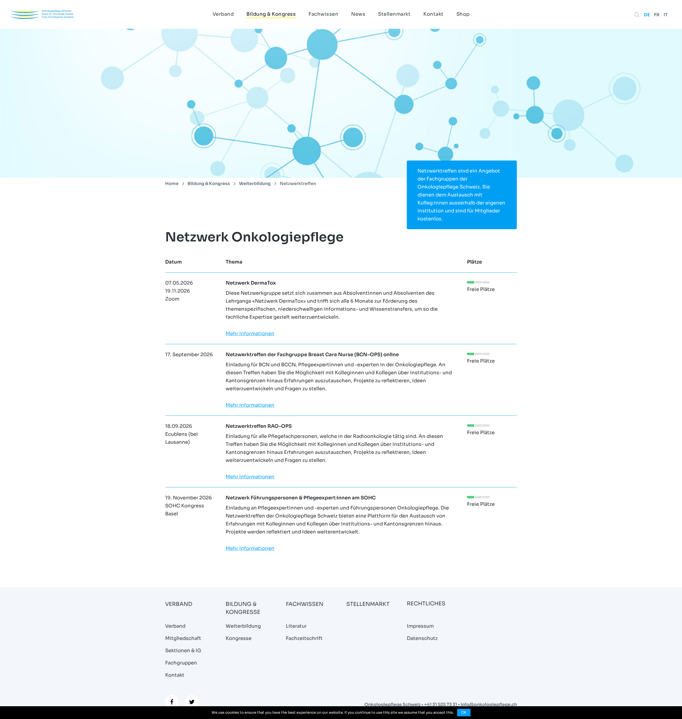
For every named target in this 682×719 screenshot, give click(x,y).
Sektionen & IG (183, 651)
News (358, 14)
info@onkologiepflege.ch (489, 704)
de (647, 15)
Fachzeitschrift (304, 638)
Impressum (420, 626)
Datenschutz (422, 638)
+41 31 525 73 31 (441, 704)
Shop (463, 14)
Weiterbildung (243, 626)
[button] (637, 15)
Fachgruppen (181, 663)
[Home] (42, 14)
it (666, 15)
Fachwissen (323, 14)
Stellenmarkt (394, 14)
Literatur (296, 626)
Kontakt (433, 14)
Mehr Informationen (250, 333)
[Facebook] (171, 701)
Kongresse (238, 638)
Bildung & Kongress (271, 14)
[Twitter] (191, 701)
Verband (223, 14)
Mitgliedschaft (183, 638)
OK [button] (463, 712)
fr (657, 15)
